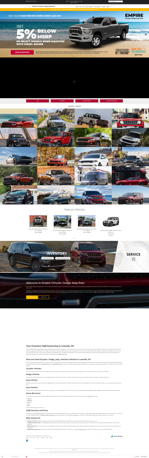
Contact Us (43, 437)
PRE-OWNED (62, 100)
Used (83, 6)
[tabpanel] (74, 34)
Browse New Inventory (47, 258)
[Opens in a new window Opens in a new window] (27, 440)
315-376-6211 (71, 1)
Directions (33, 437)
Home (77, 6)
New (80, 6)
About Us (28, 437)
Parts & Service (97, 6)
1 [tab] (73, 238)
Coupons (104, 6)
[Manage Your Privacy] (26, 457)
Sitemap (51, 437)
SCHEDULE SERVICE (87, 100)
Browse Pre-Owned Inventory (63, 258)
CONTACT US (32, 297)
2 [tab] (75, 238)
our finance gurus (82, 429)
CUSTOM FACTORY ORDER (111, 100)
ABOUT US (44, 297)
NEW (38, 100)
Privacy (37, 437)
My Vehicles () (30, 1)
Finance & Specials (89, 6)
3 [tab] (74, 56)
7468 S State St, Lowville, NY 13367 (116, 2)
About (108, 6)
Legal (47, 437)
